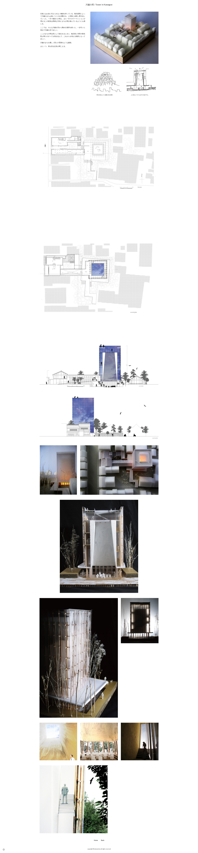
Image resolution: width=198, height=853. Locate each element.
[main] (99, 4)
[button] (3, 849)
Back (102, 840)
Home (96, 840)
